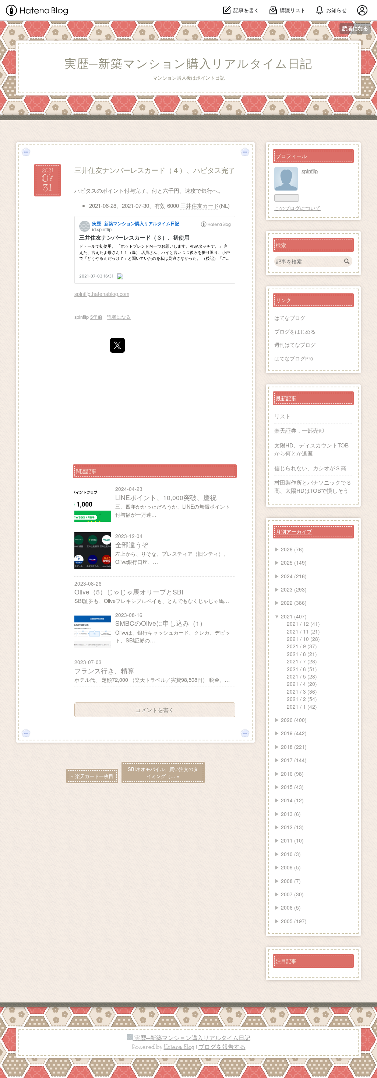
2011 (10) (292, 840)
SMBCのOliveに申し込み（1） (160, 623)
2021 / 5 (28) (302, 676)
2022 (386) (294, 602)
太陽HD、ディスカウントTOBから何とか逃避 (311, 449)
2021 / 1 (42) (302, 706)
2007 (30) (292, 894)
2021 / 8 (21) (302, 653)
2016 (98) (292, 773)
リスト (282, 416)
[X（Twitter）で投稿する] (117, 345)
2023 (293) (294, 589)
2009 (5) (291, 867)
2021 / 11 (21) (303, 631)
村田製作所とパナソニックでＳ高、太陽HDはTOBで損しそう (313, 486)
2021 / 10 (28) (303, 638)
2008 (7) (291, 881)
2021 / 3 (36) (302, 691)
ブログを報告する (222, 1047)
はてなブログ (289, 317)
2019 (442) (294, 733)
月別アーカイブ (294, 531)
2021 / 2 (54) (302, 698)
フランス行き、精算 (104, 670)
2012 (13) (292, 827)
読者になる (355, 28)
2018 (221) (294, 746)
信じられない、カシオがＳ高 (310, 468)
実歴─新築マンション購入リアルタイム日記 (188, 63)
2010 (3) (291, 854)
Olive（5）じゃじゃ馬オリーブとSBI (128, 591)
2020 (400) (294, 719)
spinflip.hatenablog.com (101, 293)
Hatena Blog (179, 1047)
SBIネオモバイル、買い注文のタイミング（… (163, 772)
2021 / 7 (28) (302, 661)
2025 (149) (294, 562)
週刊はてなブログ (295, 344)
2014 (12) (292, 800)
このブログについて (297, 208)
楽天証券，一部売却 (299, 430)
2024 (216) (294, 576)
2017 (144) (294, 760)
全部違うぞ (131, 544)
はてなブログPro (293, 358)
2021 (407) (294, 616)
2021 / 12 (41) (303, 623)
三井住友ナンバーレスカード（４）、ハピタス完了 (154, 170)
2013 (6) (291, 813)
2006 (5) (291, 907)
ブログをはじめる (295, 331)
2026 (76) (292, 549)
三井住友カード (199, 205)
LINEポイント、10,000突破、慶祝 (165, 497)
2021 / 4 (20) (302, 683)
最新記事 (286, 398)
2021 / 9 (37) (302, 646)
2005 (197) (294, 921)
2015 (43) (292, 787)
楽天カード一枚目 (92, 775)
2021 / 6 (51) (302, 669)
